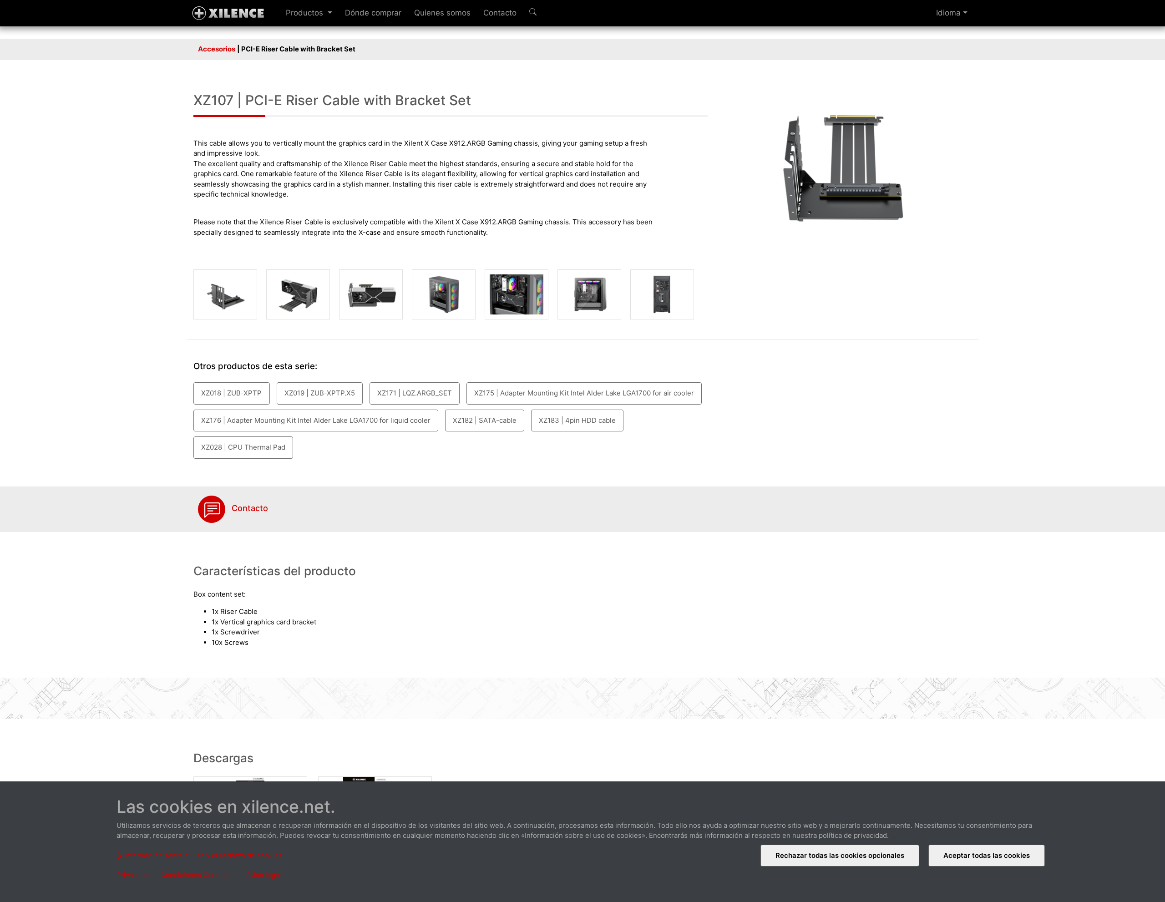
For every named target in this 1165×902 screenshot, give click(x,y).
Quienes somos (442, 12)
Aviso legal (263, 875)
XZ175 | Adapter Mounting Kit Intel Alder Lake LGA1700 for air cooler (584, 393)
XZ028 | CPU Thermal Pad (243, 447)
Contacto (500, 12)
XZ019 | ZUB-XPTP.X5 (319, 393)
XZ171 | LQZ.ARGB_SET (414, 393)
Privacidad (133, 875)
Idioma (948, 12)
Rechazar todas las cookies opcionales (839, 855)
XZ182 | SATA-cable (485, 420)
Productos (305, 12)
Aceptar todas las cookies (986, 855)
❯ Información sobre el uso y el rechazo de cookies (199, 855)
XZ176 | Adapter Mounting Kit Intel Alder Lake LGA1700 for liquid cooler (316, 420)
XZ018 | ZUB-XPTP (231, 393)
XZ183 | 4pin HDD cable (577, 420)
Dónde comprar (373, 12)
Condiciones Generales (198, 875)
